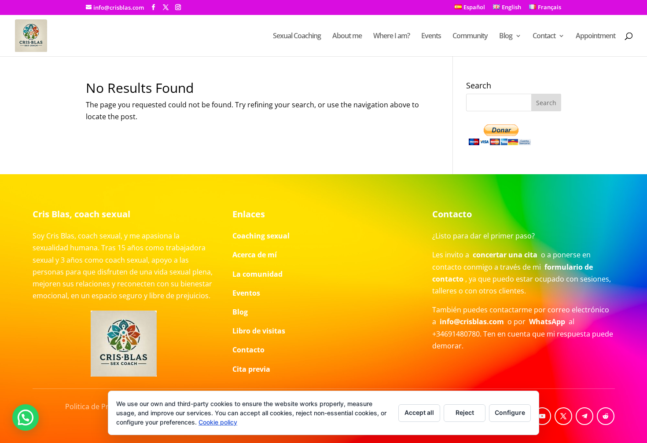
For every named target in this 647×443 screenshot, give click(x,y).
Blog (505, 36)
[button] (25, 417)
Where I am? (391, 36)
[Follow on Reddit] (605, 416)
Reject (465, 412)
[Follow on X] (563, 416)
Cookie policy (218, 422)
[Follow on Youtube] (542, 416)
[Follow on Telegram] (584, 416)
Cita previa (251, 369)
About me (347, 36)
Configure (510, 412)
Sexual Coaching (297, 36)
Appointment (595, 36)
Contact (544, 36)
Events (431, 36)
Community (470, 36)
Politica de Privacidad (100, 406)
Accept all (419, 412)
